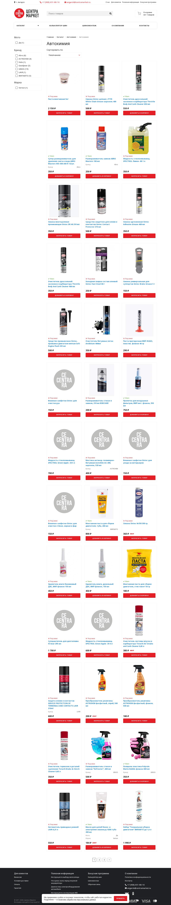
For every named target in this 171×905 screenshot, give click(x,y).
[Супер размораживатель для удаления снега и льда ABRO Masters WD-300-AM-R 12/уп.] (64, 150)
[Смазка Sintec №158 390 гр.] (139, 514)
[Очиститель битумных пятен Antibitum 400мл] (102, 331)
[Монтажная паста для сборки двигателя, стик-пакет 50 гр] (139, 573)
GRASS (23, 69)
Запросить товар (64, 113)
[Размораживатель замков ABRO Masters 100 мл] (102, 150)
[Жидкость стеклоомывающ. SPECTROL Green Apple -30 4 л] (102, 631)
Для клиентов (116, 2)
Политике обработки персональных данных (77, 899)
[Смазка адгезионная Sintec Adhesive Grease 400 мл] (139, 212)
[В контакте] (127, 893)
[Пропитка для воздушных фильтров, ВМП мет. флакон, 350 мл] (139, 390)
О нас (108, 2)
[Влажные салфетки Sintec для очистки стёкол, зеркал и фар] (64, 514)
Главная (50, 37)
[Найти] (110, 13)
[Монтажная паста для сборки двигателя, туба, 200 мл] (102, 514)
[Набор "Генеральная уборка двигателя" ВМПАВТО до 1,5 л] (139, 820)
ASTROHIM (25, 59)
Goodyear (24, 65)
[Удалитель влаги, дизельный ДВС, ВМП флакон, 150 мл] (102, 573)
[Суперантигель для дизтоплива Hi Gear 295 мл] (64, 631)
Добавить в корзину (139, 113)
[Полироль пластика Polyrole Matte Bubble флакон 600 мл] (139, 757)
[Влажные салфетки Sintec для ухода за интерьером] (139, 452)
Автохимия (71, 37)
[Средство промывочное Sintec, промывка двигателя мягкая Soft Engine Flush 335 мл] (64, 331)
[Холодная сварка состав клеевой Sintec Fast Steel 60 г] (102, 271)
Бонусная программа (148, 2)
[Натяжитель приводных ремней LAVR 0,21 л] (64, 820)
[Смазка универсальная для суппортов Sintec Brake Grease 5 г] (139, 271)
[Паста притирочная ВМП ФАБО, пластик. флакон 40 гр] (139, 331)
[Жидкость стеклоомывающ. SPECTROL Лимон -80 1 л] (139, 150)
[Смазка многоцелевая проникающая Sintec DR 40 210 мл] (64, 212)
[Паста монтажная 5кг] (64, 89)
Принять (120, 898)
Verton (23, 88)
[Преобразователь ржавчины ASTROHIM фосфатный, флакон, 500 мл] (139, 693)
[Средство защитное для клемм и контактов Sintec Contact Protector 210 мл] (102, 212)
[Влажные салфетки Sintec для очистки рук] (64, 390)
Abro (22, 55)
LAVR (22, 72)
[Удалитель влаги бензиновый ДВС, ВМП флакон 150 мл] (64, 573)
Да (21, 42)
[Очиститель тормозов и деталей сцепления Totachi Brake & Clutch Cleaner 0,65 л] (64, 757)
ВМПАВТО (25, 76)
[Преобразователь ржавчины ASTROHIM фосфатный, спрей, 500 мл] (102, 693)
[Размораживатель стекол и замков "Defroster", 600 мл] (102, 757)
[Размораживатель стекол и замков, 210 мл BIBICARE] (102, 390)
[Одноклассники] (133, 893)
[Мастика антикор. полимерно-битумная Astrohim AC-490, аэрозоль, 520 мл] (102, 452)
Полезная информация (130, 2)
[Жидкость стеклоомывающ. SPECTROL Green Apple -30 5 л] (64, 452)
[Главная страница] (26, 13)
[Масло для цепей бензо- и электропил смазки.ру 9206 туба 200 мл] (102, 820)
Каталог (60, 37)
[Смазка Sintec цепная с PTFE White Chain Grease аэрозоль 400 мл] (102, 89)
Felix (22, 62)
